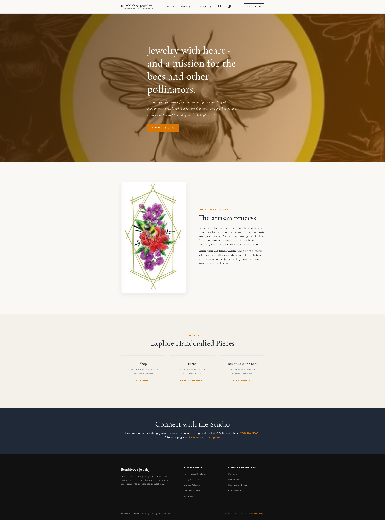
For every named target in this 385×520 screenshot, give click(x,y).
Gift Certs (204, 6)
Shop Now (254, 7)
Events (185, 6)
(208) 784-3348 (248, 433)
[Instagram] (229, 6)
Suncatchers (234, 490)
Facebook (195, 437)
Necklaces (233, 479)
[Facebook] (219, 6)
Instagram (213, 437)
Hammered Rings (237, 485)
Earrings (232, 474)
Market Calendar (192, 485)
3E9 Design (259, 513)
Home (170, 6)
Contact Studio (163, 127)
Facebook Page (192, 490)
